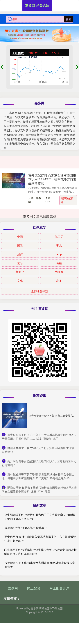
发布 (59, 280)
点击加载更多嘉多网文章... (39, 216)
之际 (20, 263)
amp (59, 254)
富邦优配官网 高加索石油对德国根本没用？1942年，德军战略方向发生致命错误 (52, 179)
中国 (20, 236)
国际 (20, 245)
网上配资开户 (59, 588)
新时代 (20, 272)
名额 (59, 263)
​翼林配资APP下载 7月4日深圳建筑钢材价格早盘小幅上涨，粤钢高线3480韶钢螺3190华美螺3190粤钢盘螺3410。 (38, 476)
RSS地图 (44, 608)
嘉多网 (13, 588)
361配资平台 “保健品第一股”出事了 (26, 528)
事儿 (59, 245)
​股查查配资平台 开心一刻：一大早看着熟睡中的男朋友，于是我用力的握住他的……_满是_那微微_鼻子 (39, 436)
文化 (20, 280)
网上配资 (33, 588)
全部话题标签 (39, 291)
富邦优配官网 (67, 200)
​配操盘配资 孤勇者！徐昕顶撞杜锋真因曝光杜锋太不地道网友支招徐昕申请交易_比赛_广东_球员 (39, 489)
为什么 (59, 272)
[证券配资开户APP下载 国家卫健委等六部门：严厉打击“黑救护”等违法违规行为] (14, 415)
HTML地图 (56, 608)
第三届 (59, 236)
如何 (20, 254)
